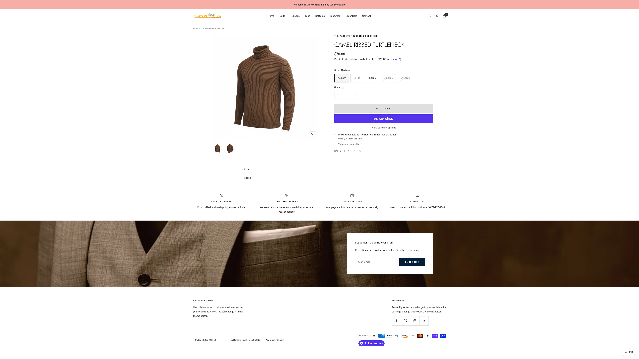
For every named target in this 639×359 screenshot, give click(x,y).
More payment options (384, 127)
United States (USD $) (205, 340)
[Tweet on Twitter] (354, 151)
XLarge (372, 77)
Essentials (351, 15)
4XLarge (405, 77)
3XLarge (388, 77)
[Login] (437, 15)
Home (271, 15)
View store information (349, 144)
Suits (282, 15)
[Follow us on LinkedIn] (423, 320)
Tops (307, 15)
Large (357, 77)
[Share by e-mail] (360, 151)
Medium (341, 77)
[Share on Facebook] (344, 151)
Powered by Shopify (274, 340)
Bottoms (320, 15)
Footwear (335, 15)
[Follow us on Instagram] (414, 320)
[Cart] (444, 15)
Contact (366, 15)
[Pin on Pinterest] (349, 151)
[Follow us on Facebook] (396, 320)
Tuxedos (295, 15)
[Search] (430, 15)
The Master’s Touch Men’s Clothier (356, 36)
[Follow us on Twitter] (405, 320)
